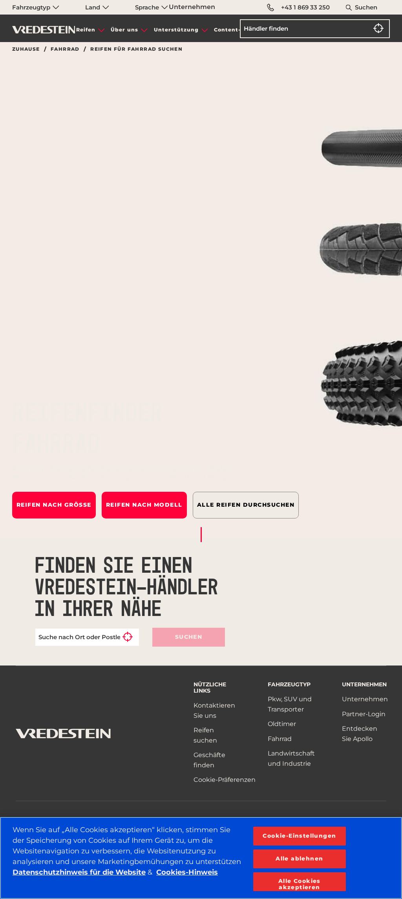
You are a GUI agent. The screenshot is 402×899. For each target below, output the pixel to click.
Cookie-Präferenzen (225, 779)
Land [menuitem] (93, 7)
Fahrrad (65, 49)
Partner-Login (364, 714)
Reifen (85, 30)
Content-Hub (233, 30)
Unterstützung (176, 30)
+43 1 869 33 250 (305, 7)
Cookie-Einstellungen (299, 835)
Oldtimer (282, 724)
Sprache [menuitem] (148, 7)
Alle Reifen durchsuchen (246, 504)
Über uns (124, 30)
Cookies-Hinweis (187, 872)
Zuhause (26, 49)
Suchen (366, 7)
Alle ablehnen (299, 858)
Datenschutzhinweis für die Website (79, 872)
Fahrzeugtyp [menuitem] (32, 7)
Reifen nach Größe (53, 504)
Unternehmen (192, 7)
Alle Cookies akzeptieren (299, 884)
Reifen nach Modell (144, 504)
